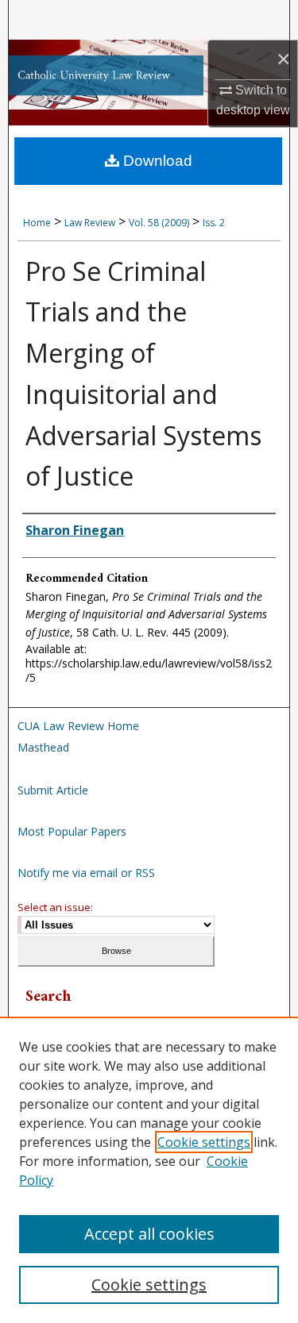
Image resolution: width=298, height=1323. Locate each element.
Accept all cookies (149, 1233)
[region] (149, 1170)
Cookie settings (203, 1142)
